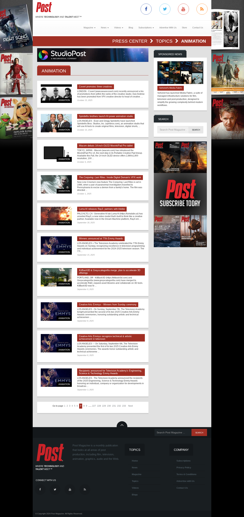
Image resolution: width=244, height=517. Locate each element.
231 (114, 406)
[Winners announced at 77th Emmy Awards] (56, 245)
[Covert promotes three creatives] (56, 93)
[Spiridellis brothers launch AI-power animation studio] (56, 123)
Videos (135, 488)
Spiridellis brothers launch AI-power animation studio (106, 116)
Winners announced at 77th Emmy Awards (101, 238)
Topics (165, 41)
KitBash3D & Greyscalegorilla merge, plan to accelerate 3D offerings (109, 271)
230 (109, 406)
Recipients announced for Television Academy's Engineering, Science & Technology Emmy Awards (110, 372)
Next (130, 406)
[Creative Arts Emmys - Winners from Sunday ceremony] (56, 311)
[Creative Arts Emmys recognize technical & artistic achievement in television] (56, 343)
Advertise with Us (185, 481)
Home (135, 461)
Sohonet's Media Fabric (170, 88)
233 (124, 406)
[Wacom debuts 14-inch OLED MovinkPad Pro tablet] (56, 152)
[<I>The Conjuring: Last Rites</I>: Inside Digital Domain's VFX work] (56, 184)
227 (94, 406)
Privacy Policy (183, 467)
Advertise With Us (167, 27)
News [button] (104, 27)
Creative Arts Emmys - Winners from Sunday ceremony (107, 304)
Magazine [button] (89, 27)
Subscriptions (183, 461)
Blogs (135, 494)
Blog (131, 27)
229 (104, 406)
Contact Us (197, 27)
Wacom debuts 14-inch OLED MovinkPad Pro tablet (106, 145)
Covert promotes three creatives (95, 86)
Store (184, 27)
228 (99, 406)
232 (119, 406)
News (135, 467)
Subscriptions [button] (145, 27)
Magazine (136, 474)
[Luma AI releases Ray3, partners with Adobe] (56, 216)
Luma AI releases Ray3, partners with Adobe (102, 209)
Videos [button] (117, 27)
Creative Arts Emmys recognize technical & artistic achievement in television (105, 337)
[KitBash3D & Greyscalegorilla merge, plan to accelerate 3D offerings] (56, 277)
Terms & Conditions (186, 474)
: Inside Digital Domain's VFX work (110, 177)
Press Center (130, 41)
